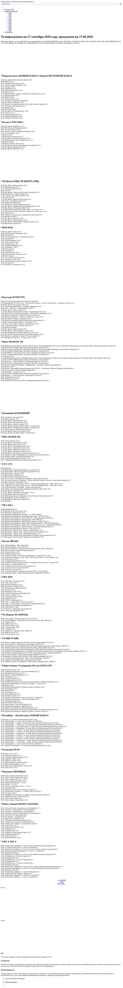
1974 (10, 13)
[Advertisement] (58, 59)
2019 (10, 25)
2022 (10, 30)
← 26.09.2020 (61, 880)
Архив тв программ (11, 11)
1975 (10, 15)
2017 (10, 21)
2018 (10, 23)
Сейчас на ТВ (9, 9)
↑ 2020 (61, 882)
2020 (10, 27)
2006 (10, 20)
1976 (10, 16)
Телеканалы (8, 32)
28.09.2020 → (61, 883)
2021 (10, 28)
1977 (10, 18)
